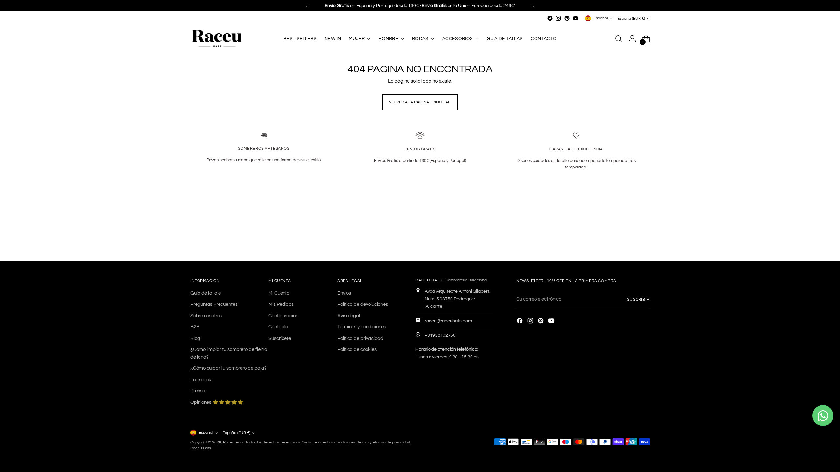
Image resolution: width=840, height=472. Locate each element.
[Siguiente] (533, 5)
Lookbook (200, 379)
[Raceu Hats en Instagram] (558, 18)
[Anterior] (307, 5)
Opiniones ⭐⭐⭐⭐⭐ (216, 402)
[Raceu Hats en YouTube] (575, 18)
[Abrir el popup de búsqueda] (618, 38)
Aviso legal (348, 315)
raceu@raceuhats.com (448, 321)
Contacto (278, 326)
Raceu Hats (233, 442)
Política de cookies (357, 349)
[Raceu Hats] (216, 38)
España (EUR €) (631, 18)
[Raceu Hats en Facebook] (550, 18)
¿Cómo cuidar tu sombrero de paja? (228, 368)
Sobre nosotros (206, 315)
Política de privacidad (360, 338)
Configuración (283, 315)
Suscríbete (279, 338)
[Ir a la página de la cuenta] (632, 38)
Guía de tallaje (205, 293)
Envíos (344, 293)
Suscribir (638, 299)
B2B (195, 326)
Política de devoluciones (362, 304)
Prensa (197, 390)
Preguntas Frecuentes (214, 304)
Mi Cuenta (279, 293)
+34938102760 (440, 335)
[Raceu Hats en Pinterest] (567, 18)
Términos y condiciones (361, 326)
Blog (195, 338)
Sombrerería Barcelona (466, 280)
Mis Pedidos (281, 304)
